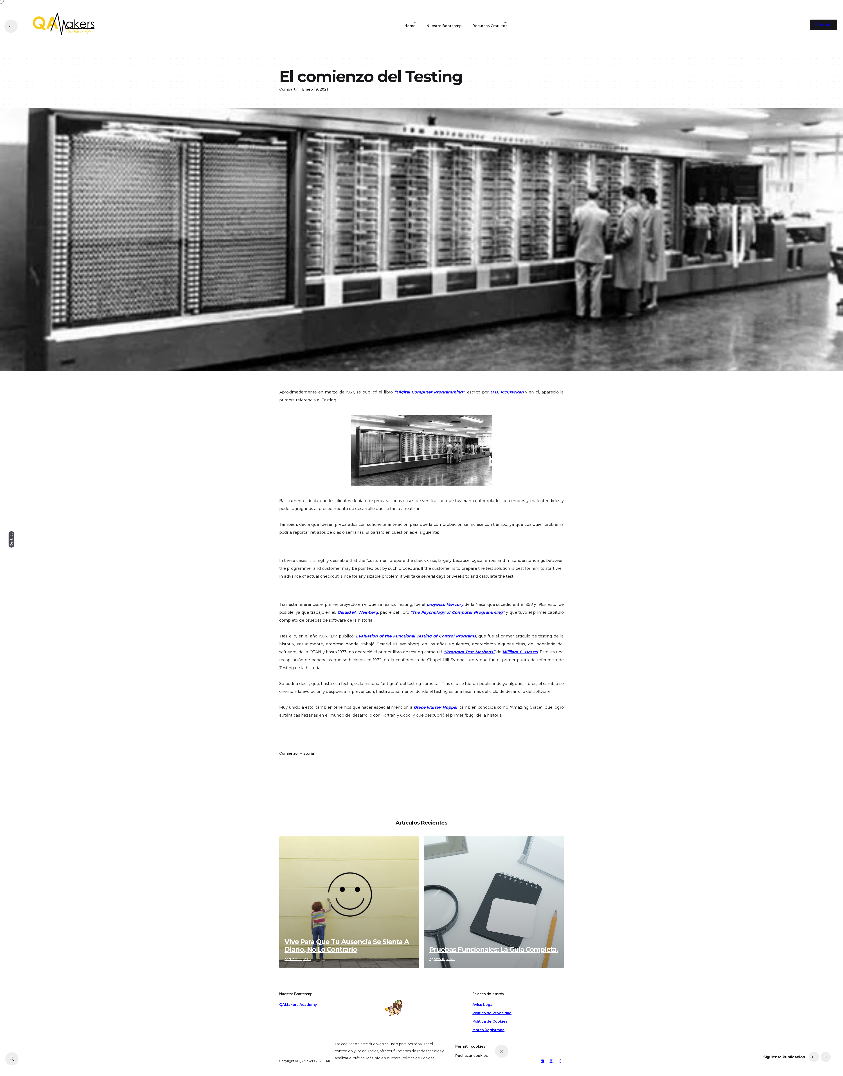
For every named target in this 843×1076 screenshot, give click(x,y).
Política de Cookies (489, 1021)
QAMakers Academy (298, 1005)
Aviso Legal (482, 1005)
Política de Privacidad (492, 1013)
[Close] (501, 1051)
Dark (11, 541)
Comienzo (288, 753)
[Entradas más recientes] (814, 1057)
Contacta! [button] (823, 25)
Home (410, 26)
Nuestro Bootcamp (444, 26)
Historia (307, 753)
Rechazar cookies (471, 1056)
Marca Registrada (488, 1030)
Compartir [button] (288, 89)
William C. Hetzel (520, 652)
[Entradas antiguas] (826, 1057)
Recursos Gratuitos (490, 26)
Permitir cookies (470, 1046)
